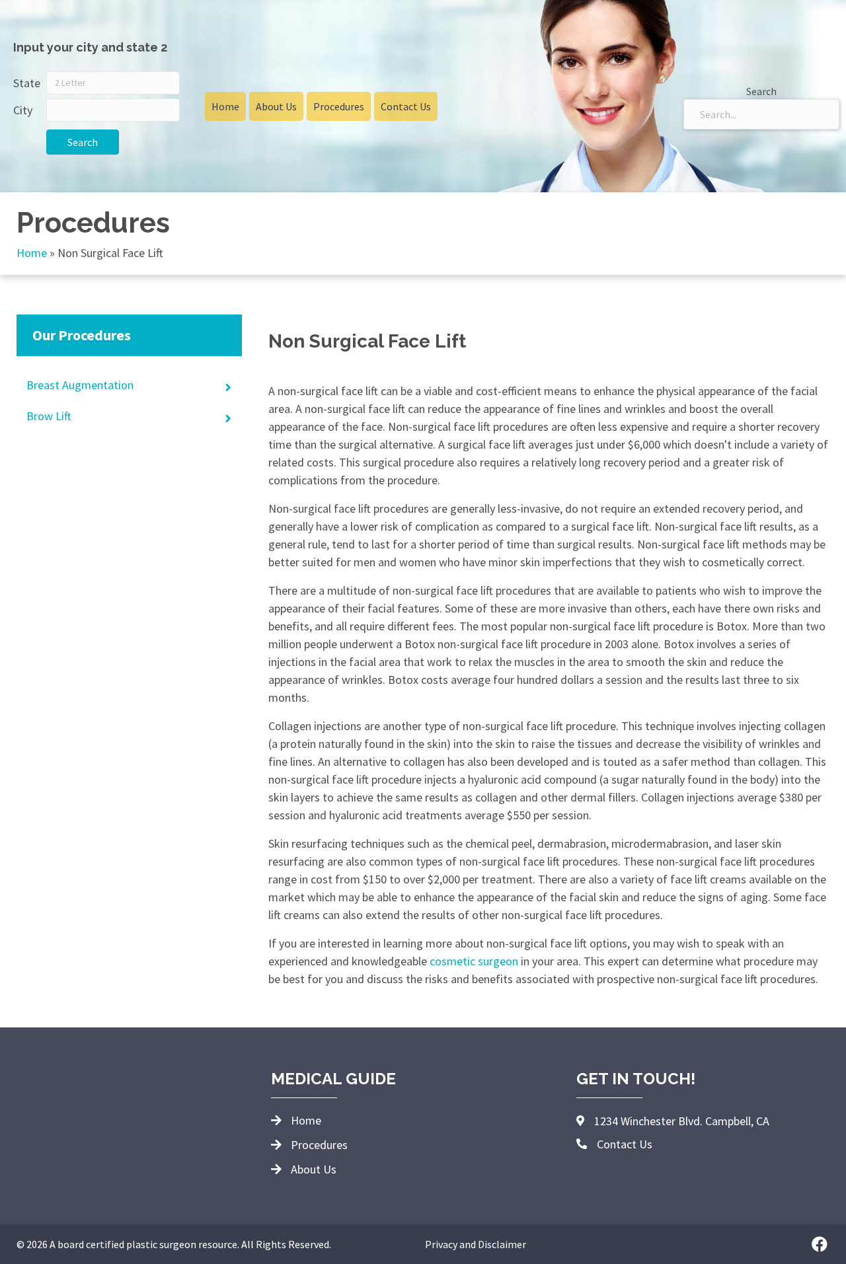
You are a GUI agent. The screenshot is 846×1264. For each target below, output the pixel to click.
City (22, 110)
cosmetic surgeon (474, 961)
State (26, 83)
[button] (819, 1244)
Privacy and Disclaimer (475, 1244)
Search (82, 142)
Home (32, 252)
